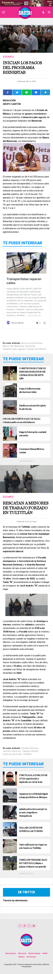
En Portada (31, 957)
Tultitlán (27, 754)
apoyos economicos (31, 343)
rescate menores (12, 751)
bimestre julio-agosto (14, 349)
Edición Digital (34, 953)
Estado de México (36, 349)
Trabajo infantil (30, 751)
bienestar (30, 346)
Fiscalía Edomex (29, 748)
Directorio (22, 953)
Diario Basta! (10, 953)
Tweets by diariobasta (15, 900)
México (22, 957)
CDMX (45, 953)
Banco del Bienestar (13, 346)
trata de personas (12, 754)
